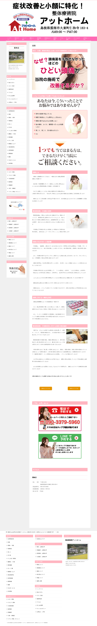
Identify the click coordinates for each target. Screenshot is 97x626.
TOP (31, 532)
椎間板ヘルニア (12, 143)
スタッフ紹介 (24, 38)
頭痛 (10, 114)
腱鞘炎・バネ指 (12, 133)
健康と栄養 (11, 256)
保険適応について (13, 242)
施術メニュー (32, 38)
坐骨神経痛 (11, 150)
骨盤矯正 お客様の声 (14, 224)
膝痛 (10, 156)
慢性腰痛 (11, 137)
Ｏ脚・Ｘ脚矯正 (12, 188)
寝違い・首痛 (12, 117)
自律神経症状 (12, 111)
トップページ (9, 38)
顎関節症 (11, 120)
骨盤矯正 (11, 185)
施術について (12, 246)
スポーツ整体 (12, 172)
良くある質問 (68, 38)
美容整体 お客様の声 (14, 227)
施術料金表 (55, 38)
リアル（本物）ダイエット (15, 191)
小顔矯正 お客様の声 (14, 231)
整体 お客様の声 (13, 221)
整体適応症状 (39, 38)
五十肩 (10, 127)
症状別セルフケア (48, 38)
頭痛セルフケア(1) (45, 388)
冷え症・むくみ (12, 160)
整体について (12, 239)
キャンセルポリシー (77, 38)
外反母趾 (11, 163)
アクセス (61, 38)
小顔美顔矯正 (12, 178)
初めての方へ (17, 38)
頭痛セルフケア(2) (74, 388)
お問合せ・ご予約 (86, 38)
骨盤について (12, 252)
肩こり (10, 124)
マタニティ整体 (12, 175)
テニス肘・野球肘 (13, 130)
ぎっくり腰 (11, 140)
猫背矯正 (11, 181)
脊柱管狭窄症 (12, 147)
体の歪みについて (13, 249)
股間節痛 (11, 153)
